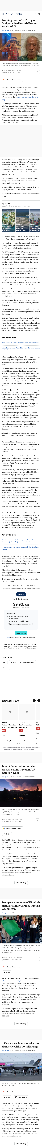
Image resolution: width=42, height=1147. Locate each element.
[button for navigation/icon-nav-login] (35, 14)
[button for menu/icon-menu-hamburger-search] (39, 14)
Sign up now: (5, 30)
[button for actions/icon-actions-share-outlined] (38, 72)
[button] (35, 14)
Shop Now (10, 741)
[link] (12, 14)
